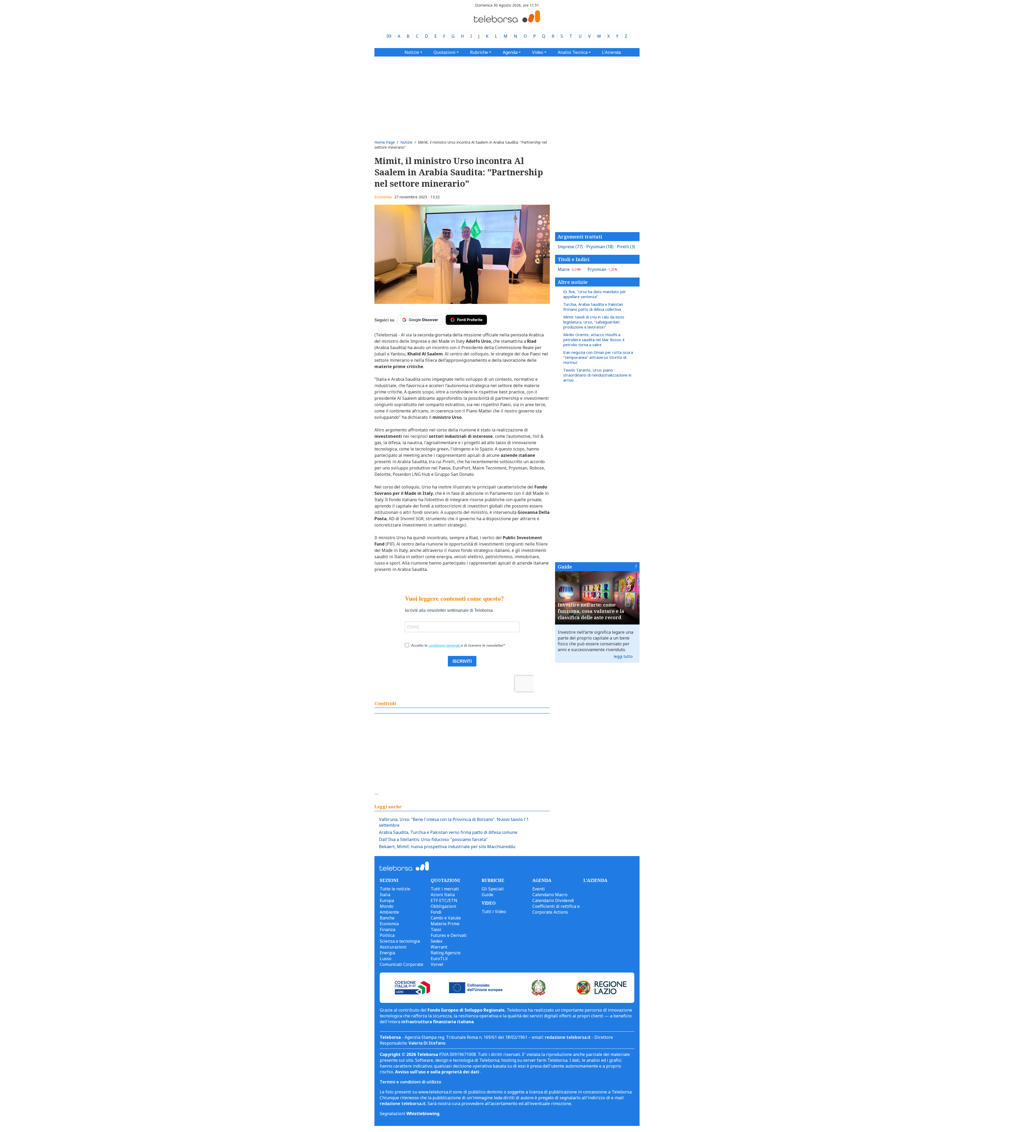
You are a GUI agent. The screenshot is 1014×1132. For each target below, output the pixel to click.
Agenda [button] (510, 52)
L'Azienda (611, 52)
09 (389, 36)
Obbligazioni (443, 906)
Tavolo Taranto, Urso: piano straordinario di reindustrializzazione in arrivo (597, 375)
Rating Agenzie (446, 953)
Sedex (436, 941)
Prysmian (599, 247)
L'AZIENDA (595, 880)
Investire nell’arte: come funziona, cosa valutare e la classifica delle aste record (591, 611)
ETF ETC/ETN (444, 900)
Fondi (436, 912)
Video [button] (537, 52)
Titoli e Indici (573, 259)
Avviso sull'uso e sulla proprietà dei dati (437, 1072)
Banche (387, 918)
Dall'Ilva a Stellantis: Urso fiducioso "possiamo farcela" (433, 839)
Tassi (436, 929)
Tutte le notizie (395, 889)
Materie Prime (445, 924)
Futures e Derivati (449, 935)
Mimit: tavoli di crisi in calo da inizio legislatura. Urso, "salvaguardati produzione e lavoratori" (593, 322)
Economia (383, 196)
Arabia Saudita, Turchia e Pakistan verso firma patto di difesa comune (448, 832)
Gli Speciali (493, 889)
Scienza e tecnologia (400, 941)
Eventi (538, 889)
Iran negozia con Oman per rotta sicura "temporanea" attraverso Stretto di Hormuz (598, 357)
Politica (387, 935)
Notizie (406, 142)
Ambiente (389, 912)
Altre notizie (573, 282)
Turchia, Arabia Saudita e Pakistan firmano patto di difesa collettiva (593, 307)
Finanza (387, 929)
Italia (385, 895)
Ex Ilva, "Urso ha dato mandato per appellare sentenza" (594, 294)
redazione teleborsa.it (568, 1037)
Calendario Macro (549, 895)
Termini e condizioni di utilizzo (410, 1082)
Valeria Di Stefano (427, 1043)
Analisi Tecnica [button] (573, 52)
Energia (387, 953)
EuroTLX (439, 958)
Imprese (570, 247)
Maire (569, 269)
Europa (387, 900)
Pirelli (626, 247)
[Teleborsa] (507, 21)
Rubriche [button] (479, 52)
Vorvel (437, 964)
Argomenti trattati (580, 236)
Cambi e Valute (446, 918)
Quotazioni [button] (445, 52)
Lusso (385, 958)
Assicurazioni (393, 947)
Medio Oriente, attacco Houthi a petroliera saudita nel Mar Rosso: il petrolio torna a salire (593, 339)
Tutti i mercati (445, 889)
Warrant (439, 947)
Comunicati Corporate (401, 964)
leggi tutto (623, 656)
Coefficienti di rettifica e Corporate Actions (556, 909)
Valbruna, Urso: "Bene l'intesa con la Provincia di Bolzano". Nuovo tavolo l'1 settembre (454, 822)
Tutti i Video (494, 911)
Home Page (384, 142)
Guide (565, 566)
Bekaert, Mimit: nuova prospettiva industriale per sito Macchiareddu (447, 846)
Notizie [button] (412, 52)
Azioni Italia (443, 895)
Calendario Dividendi (553, 900)
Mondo (386, 906)
